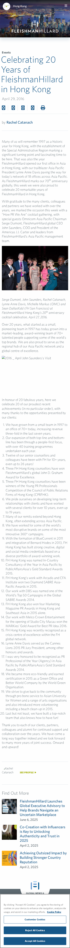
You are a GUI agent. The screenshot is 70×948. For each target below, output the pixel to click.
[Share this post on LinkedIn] (32, 107)
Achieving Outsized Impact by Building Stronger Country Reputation (43, 857)
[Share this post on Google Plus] (23, 107)
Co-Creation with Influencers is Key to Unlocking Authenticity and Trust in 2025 (42, 834)
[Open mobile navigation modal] (66, 5)
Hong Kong (20, 6)
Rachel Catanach (20, 122)
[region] (35, 921)
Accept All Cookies (35, 941)
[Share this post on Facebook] (3, 107)
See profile (27, 772)
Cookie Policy (54, 912)
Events (6, 52)
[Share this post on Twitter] (13, 107)
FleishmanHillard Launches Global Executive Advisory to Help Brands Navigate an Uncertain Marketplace (42, 808)
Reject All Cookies (35, 930)
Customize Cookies (35, 919)
